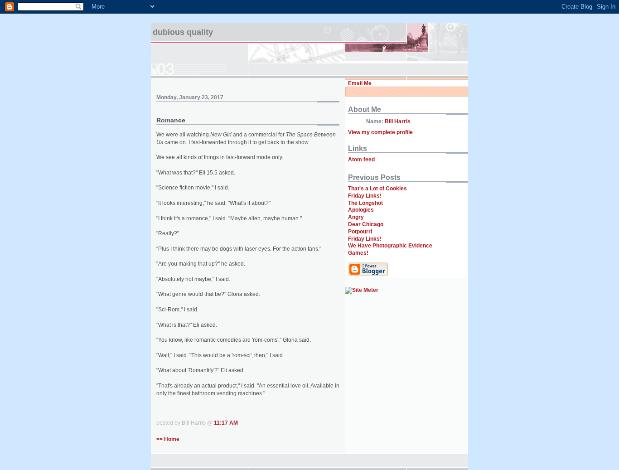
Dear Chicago (365, 224)
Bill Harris (398, 121)
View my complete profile (380, 132)
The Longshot (365, 203)
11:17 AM (226, 423)
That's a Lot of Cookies (377, 188)
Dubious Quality (183, 32)
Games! (358, 253)
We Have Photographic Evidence (390, 245)
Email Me (360, 83)
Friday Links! (365, 196)
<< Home (167, 439)
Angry (356, 217)
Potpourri (360, 231)
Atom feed (361, 159)
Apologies (361, 210)
